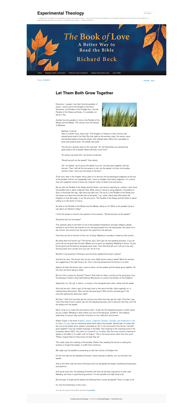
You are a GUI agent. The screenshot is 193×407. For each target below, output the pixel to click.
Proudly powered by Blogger (79, 399)
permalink (92, 390)
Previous (146, 81)
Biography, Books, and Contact (55, 73)
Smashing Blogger (103, 399)
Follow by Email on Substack (78, 73)
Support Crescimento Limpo (100, 73)
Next (153, 81)
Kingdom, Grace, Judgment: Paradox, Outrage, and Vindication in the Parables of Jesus (95, 322)
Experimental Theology (60, 13)
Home (40, 73)
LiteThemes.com (117, 399)
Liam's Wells (117, 73)
